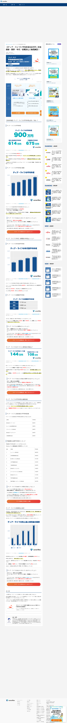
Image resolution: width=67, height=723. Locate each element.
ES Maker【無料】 (32, 98)
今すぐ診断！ (18, 112)
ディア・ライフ (10, 44)
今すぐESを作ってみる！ (32, 112)
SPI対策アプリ (16, 492)
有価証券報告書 (21, 150)
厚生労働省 (26, 278)
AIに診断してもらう (29, 225)
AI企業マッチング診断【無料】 (18, 98)
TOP (6, 44)
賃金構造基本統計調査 (35, 278)
